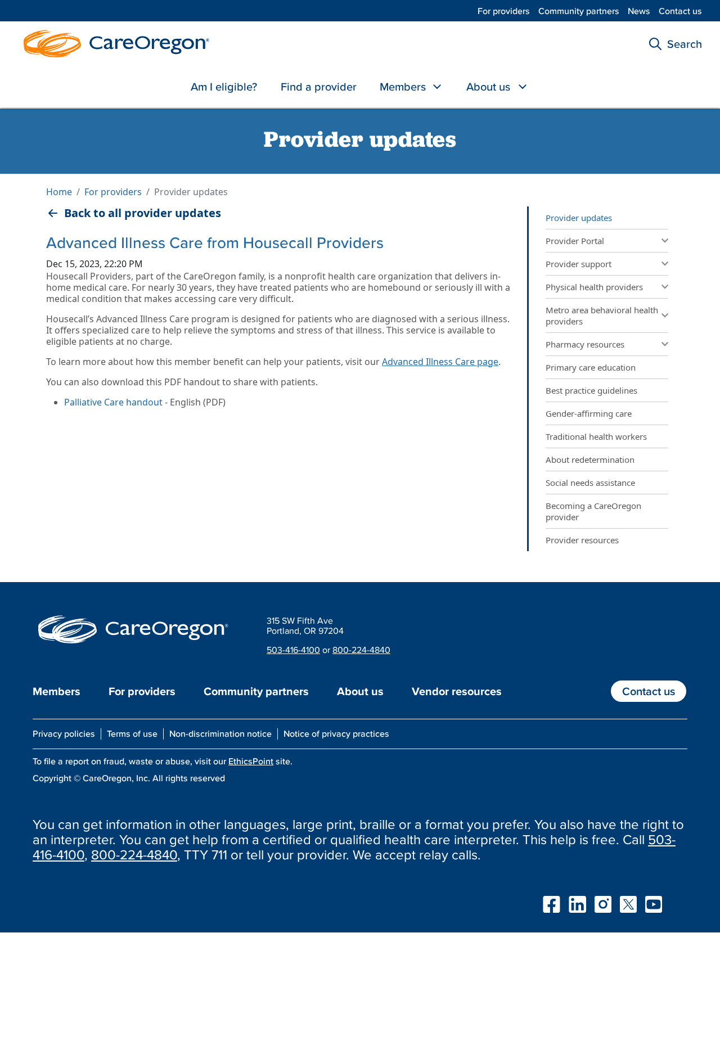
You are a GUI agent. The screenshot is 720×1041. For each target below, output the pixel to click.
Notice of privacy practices (336, 733)
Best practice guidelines (591, 390)
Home (59, 192)
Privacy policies (64, 733)
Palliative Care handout (113, 402)
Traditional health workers (597, 436)
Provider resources (582, 540)
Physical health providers (594, 286)
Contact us (680, 11)
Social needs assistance (590, 482)
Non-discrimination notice (220, 733)
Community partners (578, 11)
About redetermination (590, 459)
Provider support (578, 263)
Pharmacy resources (585, 344)
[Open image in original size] (113, 42)
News (639, 11)
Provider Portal (575, 240)
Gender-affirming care (589, 413)
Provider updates (579, 217)
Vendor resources (457, 691)
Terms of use (132, 733)
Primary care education (591, 367)
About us (488, 86)
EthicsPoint (250, 761)
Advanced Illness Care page (440, 361)
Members (403, 86)
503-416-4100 (293, 650)
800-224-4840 (361, 650)
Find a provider (319, 86)
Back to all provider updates (142, 213)
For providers (504, 11)
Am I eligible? (224, 86)
